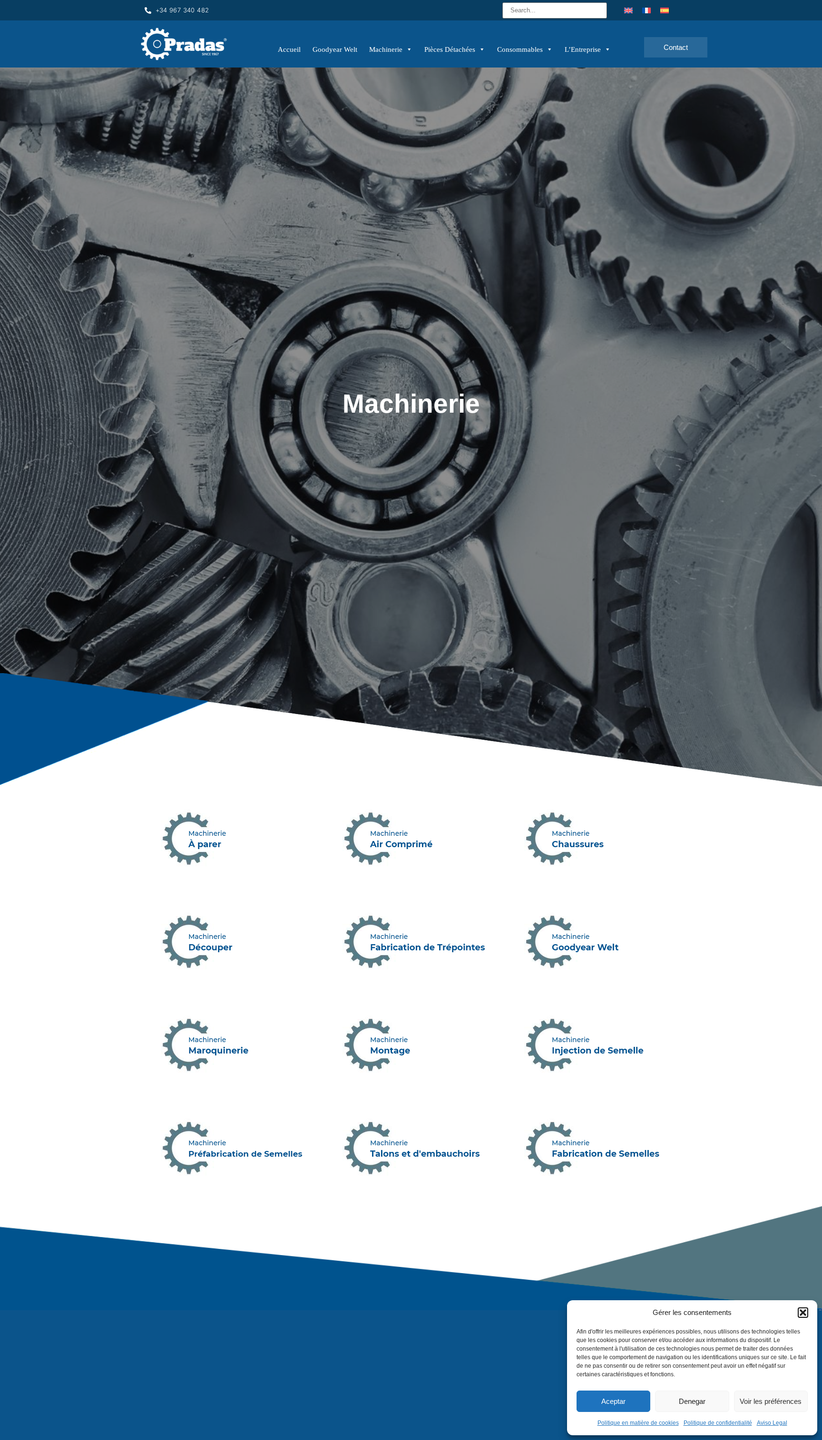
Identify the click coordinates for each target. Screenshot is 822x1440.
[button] (803, 1312)
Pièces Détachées (449, 49)
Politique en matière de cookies (638, 1423)
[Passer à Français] (646, 10)
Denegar (692, 1401)
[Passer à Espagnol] (665, 10)
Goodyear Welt (335, 49)
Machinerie (385, 49)
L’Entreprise (583, 49)
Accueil (289, 49)
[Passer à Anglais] (628, 10)
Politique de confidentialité (718, 1423)
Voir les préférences (771, 1401)
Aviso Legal (772, 1423)
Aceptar (613, 1401)
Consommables (520, 49)
